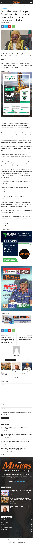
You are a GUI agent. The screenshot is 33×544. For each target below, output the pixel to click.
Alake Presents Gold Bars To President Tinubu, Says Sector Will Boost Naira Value (15, 428)
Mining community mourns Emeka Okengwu (16, 371)
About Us (14, 539)
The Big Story (4, 524)
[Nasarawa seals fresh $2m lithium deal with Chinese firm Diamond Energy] (5, 493)
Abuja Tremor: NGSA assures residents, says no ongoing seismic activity (27, 372)
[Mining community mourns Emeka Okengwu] (16, 366)
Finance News (4, 529)
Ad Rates (20, 539)
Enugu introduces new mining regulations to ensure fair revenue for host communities (8, 340)
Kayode (3, 22)
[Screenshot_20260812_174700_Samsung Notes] (16, 94)
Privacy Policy (8, 539)
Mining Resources (5, 522)
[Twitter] (6, 26)
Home (2, 5)
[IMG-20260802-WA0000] (16, 246)
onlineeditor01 (4, 430)
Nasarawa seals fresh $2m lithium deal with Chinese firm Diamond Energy (20, 491)
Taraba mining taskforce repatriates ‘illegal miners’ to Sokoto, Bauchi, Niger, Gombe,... (21, 499)
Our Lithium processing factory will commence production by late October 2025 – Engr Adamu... (14, 449)
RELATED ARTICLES (11, 360)
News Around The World (6, 527)
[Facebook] (2, 26)
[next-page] (17, 377)
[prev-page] (15, 377)
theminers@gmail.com (19, 481)
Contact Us (26, 539)
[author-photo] (16, 350)
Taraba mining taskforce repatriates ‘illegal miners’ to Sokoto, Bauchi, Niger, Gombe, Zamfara (5, 372)
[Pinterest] (9, 26)
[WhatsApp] (13, 26)
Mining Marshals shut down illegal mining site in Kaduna (25, 339)
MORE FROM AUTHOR (21, 360)
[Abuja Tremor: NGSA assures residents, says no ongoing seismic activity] (27, 366)
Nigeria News (7, 5)
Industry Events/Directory (7, 532)
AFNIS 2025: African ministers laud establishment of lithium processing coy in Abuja (15, 442)
